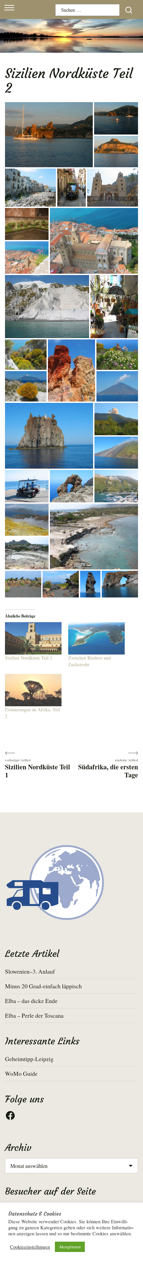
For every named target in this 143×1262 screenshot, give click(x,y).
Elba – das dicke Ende (31, 1001)
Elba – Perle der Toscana (34, 1015)
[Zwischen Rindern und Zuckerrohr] (96, 638)
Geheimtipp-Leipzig (29, 1059)
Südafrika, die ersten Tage (108, 770)
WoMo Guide (21, 1073)
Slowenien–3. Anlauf (30, 971)
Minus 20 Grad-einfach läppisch (43, 986)
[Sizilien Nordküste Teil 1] (33, 638)
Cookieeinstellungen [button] (30, 1247)
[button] (49, 135)
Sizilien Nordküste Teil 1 (28, 658)
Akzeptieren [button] (70, 1247)
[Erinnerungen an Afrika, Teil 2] (33, 690)
